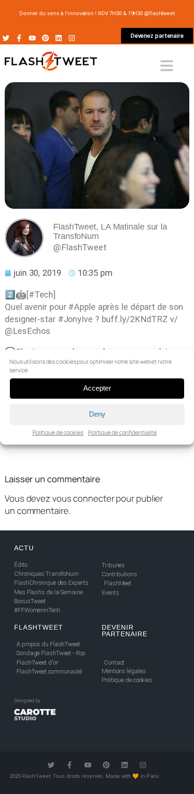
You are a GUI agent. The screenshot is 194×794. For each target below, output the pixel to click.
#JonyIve (75, 319)
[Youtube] (32, 38)
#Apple (81, 307)
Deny (97, 414)
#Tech (41, 294)
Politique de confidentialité (122, 432)
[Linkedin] (58, 38)
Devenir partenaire (124, 630)
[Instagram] (71, 38)
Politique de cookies (57, 432)
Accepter (97, 388)
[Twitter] (5, 38)
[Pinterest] (45, 38)
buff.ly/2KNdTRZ (135, 319)
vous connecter (83, 498)
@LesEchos (27, 331)
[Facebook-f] (19, 38)
